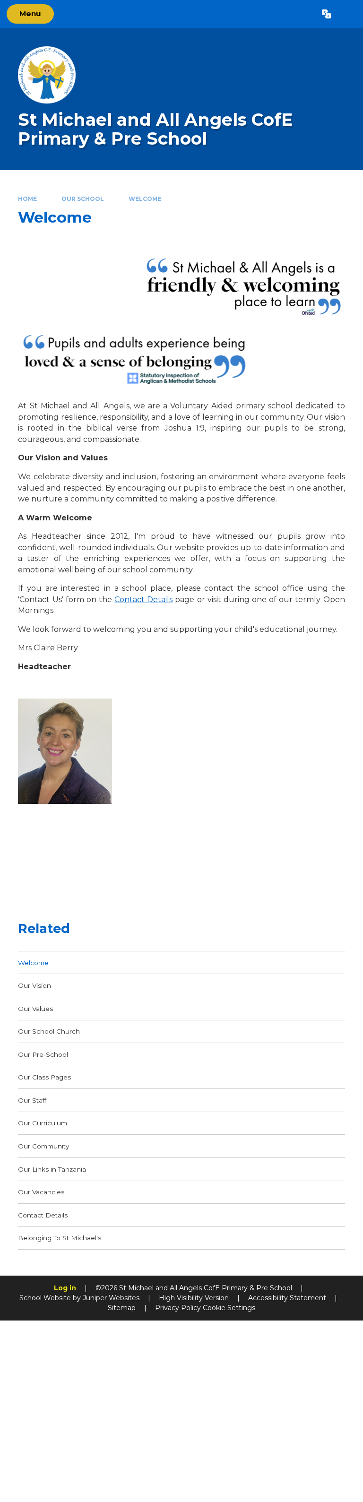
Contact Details (143, 599)
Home (27, 198)
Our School (82, 198)
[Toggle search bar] (347, 14)
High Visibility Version (194, 1298)
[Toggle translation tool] (326, 14)
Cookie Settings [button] (229, 1307)
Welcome (145, 198)
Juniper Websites (111, 1298)
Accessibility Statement (287, 1298)
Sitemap (122, 1307)
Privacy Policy (178, 1307)
